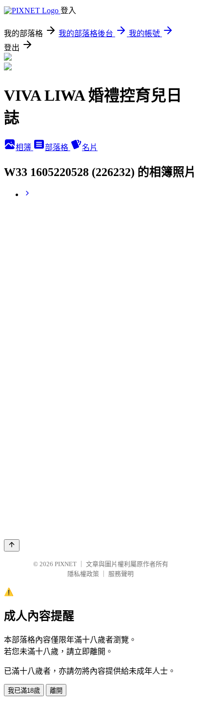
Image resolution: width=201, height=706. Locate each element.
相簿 (24, 147)
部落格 (57, 147)
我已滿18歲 (24, 690)
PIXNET (66, 564)
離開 (56, 690)
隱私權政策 (83, 573)
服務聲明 (121, 573)
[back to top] (12, 545)
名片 (90, 147)
